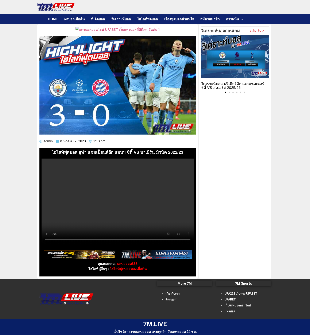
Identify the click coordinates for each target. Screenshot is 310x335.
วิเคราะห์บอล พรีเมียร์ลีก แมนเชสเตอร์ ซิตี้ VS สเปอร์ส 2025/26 (232, 86)
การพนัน (232, 19)
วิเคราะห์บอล (121, 19)
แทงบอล (230, 311)
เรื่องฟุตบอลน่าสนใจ (179, 19)
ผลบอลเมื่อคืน (74, 19)
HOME (53, 19)
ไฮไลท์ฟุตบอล (147, 19)
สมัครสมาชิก (210, 19)
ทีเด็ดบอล (98, 19)
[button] (225, 92)
